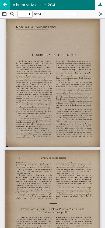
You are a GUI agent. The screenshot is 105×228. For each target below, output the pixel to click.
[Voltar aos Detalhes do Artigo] (5, 5)
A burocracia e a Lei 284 (34, 4)
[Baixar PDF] (100, 5)
